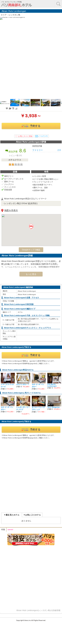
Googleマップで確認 (31, 250)
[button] (31, 226)
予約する (35, 126)
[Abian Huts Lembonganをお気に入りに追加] (23, 136)
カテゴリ (58, 3)
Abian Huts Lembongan (14, 11)
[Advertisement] (31, 474)
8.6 (22, 150)
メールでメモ (43, 136)
